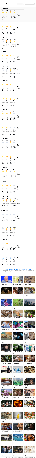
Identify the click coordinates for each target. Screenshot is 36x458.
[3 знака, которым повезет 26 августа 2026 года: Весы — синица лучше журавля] (29, 383)
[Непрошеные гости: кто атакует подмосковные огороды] (18, 394)
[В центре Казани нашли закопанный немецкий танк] (29, 337)
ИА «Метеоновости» (33, 457)
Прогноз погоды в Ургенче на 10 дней (10, 269)
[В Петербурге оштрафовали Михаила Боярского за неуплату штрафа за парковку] (6, 405)
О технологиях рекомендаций (21, 457)
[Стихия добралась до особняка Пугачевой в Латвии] (6, 304)
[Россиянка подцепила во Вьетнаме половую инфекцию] (18, 281)
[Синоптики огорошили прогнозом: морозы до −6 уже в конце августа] (6, 371)
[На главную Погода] (3, 1)
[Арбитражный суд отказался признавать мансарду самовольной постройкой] (6, 428)
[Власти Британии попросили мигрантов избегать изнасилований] (6, 337)
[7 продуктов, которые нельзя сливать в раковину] (6, 417)
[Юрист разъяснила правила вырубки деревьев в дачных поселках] (29, 360)
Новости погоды (18, 269)
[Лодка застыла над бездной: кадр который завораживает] (18, 383)
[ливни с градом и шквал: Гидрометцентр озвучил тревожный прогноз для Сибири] (18, 417)
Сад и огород (23, 269)
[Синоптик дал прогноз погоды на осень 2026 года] (29, 292)
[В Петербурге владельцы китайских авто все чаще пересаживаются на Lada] (18, 451)
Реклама (6, 457)
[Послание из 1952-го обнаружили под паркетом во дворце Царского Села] (29, 281)
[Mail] (1, 1)
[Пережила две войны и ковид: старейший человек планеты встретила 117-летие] (18, 315)
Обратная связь (26, 457)
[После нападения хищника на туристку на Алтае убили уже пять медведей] (6, 292)
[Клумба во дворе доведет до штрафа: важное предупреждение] (29, 315)
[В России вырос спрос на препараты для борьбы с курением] (6, 326)
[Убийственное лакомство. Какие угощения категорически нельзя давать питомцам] (18, 292)
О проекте (9, 457)
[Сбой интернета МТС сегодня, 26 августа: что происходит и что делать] (18, 428)
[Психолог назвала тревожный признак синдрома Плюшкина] (29, 371)
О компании (3, 457)
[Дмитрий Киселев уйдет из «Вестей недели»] (6, 281)
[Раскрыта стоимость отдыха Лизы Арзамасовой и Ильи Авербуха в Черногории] (29, 394)
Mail (1, 457)
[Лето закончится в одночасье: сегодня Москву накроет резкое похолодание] (29, 304)
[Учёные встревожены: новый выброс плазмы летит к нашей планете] (18, 405)
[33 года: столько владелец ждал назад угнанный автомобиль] (29, 326)
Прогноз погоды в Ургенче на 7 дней (28, 268)
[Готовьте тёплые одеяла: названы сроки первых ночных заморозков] (6, 360)
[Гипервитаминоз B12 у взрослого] (29, 428)
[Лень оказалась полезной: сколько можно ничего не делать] (18, 360)
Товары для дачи (28, 269)
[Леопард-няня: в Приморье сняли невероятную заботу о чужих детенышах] (18, 304)
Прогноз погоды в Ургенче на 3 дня (7, 268)
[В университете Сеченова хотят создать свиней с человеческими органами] (6, 315)
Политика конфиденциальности (14, 457)
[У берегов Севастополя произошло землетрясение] (18, 439)
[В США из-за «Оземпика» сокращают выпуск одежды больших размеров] (29, 349)
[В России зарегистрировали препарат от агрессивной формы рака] (18, 371)
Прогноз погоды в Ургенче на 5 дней (18, 268)
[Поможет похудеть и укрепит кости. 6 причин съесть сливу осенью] (18, 326)
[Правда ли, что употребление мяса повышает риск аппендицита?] (29, 439)
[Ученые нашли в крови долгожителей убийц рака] (18, 337)
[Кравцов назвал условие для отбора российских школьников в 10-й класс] (6, 439)
